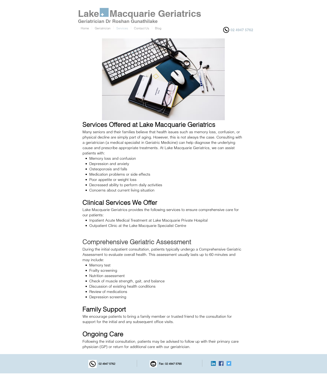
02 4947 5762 (106, 363)
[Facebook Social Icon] (221, 363)
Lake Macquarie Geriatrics (139, 13)
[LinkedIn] (213, 363)
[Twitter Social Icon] (229, 363)
